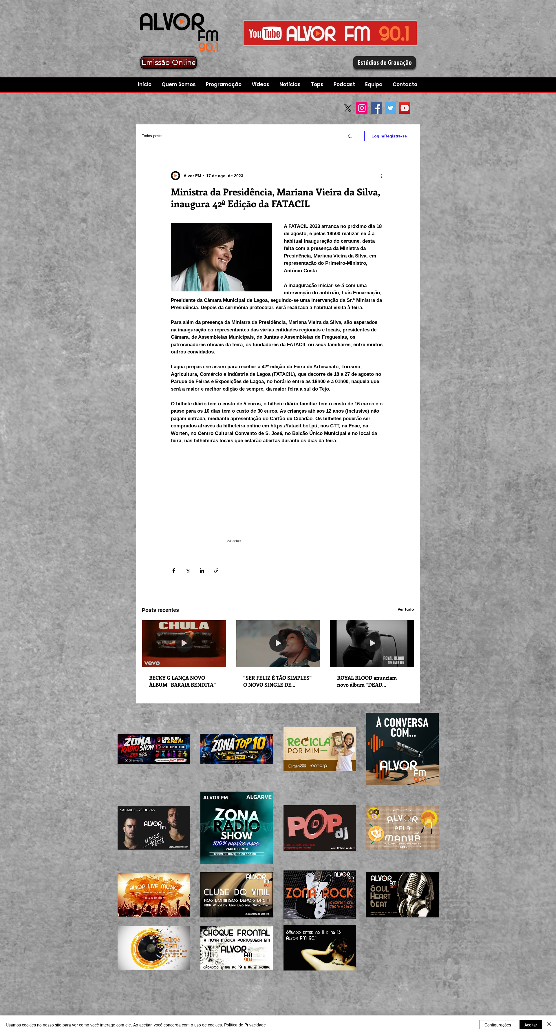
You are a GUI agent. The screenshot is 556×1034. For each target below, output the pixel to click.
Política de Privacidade (245, 1025)
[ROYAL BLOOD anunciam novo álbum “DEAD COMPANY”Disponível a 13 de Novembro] (372, 643)
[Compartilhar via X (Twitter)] (188, 570)
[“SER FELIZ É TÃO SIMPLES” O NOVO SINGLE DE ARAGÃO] (278, 643)
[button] (345, 84)
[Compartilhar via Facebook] (173, 570)
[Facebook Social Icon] (376, 108)
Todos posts (152, 136)
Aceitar (530, 1025)
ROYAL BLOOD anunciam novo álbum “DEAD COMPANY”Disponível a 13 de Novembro (371, 681)
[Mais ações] (381, 175)
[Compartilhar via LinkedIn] (202, 570)
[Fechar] (549, 1024)
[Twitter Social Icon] (390, 108)
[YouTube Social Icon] (404, 108)
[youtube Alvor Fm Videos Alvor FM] (330, 33)
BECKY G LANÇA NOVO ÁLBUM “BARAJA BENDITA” (182, 681)
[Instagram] (361, 108)
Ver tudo (406, 609)
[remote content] (278, 499)
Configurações (497, 1025)
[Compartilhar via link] (216, 570)
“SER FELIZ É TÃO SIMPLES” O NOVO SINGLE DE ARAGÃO (277, 681)
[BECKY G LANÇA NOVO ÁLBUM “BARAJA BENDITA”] (184, 643)
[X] (348, 108)
